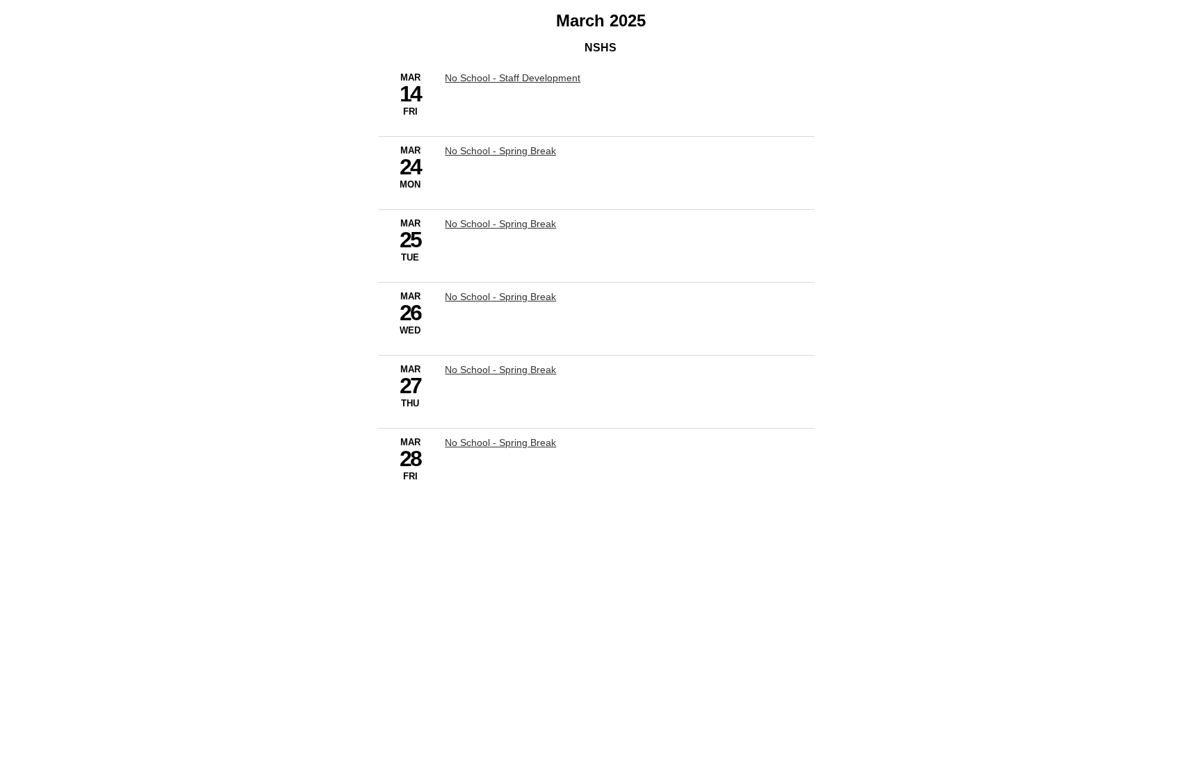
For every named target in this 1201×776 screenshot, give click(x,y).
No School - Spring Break (500, 150)
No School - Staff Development (512, 77)
